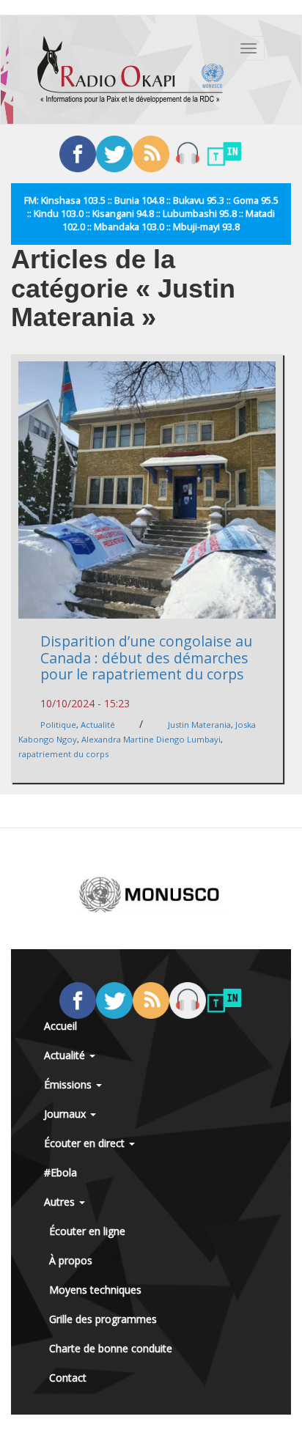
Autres (61, 1202)
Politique (58, 724)
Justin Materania (199, 724)
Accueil (60, 1026)
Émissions (69, 1084)
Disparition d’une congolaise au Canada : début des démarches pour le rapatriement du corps (146, 657)
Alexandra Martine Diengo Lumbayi (151, 739)
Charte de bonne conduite (110, 1348)
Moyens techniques (95, 1290)
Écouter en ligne (87, 1231)
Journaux (66, 1114)
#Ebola (60, 1172)
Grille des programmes (103, 1319)
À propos (70, 1260)
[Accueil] (130, 69)
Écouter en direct (86, 1143)
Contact (67, 1378)
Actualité (98, 724)
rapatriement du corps (63, 753)
